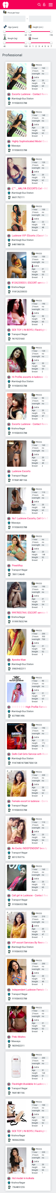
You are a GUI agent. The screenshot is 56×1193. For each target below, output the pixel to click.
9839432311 (18, 1045)
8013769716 (18, 857)
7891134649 (18, 574)
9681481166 (18, 1092)
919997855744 (19, 621)
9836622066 (18, 1140)
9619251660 (18, 338)
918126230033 (19, 291)
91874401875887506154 (24, 763)
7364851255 (18, 1187)
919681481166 (19, 480)
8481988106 (18, 244)
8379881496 (18, 715)
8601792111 (18, 197)
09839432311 (19, 668)
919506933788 (19, 103)
